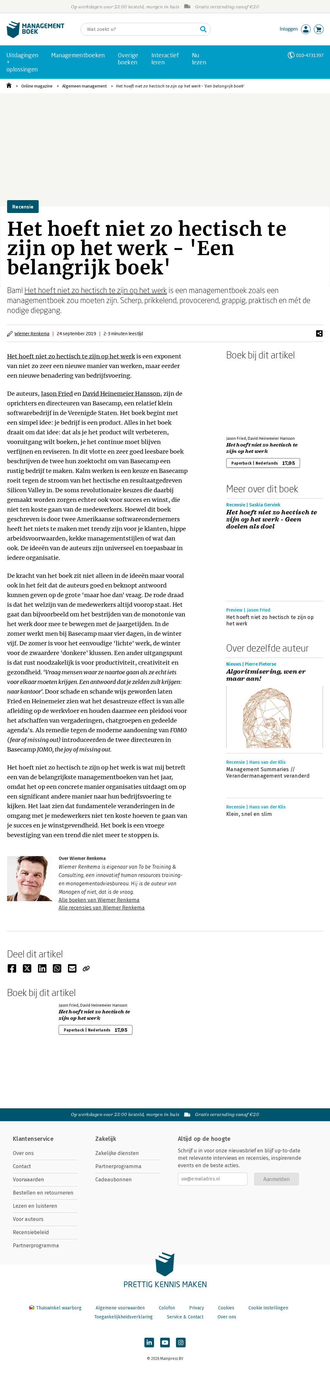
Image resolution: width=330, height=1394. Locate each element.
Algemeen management (84, 86)
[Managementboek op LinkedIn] (149, 1342)
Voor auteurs (28, 1219)
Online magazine (37, 86)
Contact (22, 1166)
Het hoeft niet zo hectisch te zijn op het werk (95, 290)
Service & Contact (185, 1317)
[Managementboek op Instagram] (181, 1342)
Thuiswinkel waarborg (59, 1308)
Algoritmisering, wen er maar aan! (266, 675)
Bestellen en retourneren (43, 1193)
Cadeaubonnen (113, 1180)
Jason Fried (57, 393)
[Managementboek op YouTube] (165, 1342)
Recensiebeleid (31, 1232)
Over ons (23, 1153)
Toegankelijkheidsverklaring (123, 1317)
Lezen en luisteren (35, 1206)
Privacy (196, 1308)
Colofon (167, 1308)
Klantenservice (33, 1138)
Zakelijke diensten (117, 1153)
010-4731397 (310, 55)
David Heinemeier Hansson (121, 393)
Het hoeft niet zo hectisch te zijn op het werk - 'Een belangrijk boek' (180, 86)
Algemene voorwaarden (120, 1308)
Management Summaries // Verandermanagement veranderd (268, 772)
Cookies (226, 1308)
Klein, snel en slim (249, 814)
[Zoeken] (203, 29)
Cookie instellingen (268, 1308)
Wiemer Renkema (32, 333)
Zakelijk (105, 1138)
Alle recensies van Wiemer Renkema (102, 908)
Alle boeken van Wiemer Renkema (99, 900)
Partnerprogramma (36, 1245)
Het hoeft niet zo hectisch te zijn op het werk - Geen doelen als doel (271, 519)
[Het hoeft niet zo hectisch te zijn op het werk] (248, 397)
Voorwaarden (28, 1180)
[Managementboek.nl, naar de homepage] (35, 36)
